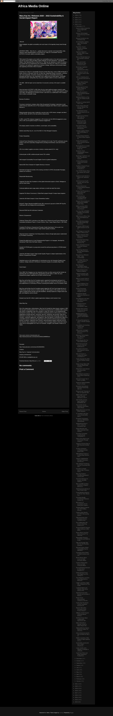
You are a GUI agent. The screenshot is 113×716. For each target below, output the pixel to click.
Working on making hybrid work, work (83, 102)
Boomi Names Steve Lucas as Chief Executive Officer (81, 559)
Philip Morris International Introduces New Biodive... (82, 370)
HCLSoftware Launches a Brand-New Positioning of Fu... (83, 375)
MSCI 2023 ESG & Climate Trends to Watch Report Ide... (81, 624)
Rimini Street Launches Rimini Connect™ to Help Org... (82, 534)
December (79, 26)
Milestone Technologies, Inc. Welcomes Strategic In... (82, 336)
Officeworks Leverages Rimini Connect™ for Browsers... (82, 331)
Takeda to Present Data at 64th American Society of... (83, 445)
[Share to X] (48, 361)
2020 (76, 686)
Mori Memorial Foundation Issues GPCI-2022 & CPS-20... (83, 266)
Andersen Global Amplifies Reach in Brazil (83, 383)
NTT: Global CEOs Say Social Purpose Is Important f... (82, 261)
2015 (76, 697)
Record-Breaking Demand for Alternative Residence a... (83, 569)
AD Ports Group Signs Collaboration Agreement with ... (82, 619)
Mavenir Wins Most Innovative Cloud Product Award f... (81, 609)
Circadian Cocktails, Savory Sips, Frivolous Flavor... (82, 470)
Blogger (71, 712)
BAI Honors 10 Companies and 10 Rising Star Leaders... (82, 504)
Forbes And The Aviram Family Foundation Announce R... (82, 604)
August (78, 665)
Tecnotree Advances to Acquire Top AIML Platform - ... (82, 480)
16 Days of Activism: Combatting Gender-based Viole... (82, 450)
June (77, 669)
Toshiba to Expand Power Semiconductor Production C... (82, 167)
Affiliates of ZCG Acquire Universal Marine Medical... (82, 614)
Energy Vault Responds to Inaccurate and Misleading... (83, 192)
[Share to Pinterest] (51, 361)
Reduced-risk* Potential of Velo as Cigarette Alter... (83, 392)
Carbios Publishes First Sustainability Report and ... (82, 285)
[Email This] (45, 361)
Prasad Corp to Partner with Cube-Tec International (82, 117)
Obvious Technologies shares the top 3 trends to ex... (83, 35)
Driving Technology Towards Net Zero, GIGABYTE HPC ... (81, 290)
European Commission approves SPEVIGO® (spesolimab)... (82, 420)
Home (44, 411)
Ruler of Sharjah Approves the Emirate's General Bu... (83, 58)
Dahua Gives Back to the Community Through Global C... (82, 440)
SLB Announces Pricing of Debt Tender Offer (83, 489)
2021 (76, 684)
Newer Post (22, 411)
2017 (76, 693)
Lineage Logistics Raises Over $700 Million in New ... (82, 132)
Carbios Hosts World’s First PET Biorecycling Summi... (82, 514)
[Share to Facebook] (49, 361)
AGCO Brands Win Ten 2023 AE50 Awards (82, 341)
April (77, 674)
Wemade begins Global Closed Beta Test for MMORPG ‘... (82, 549)
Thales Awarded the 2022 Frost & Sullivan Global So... (83, 360)
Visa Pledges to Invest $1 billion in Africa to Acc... (82, 231)
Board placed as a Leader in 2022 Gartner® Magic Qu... (83, 147)
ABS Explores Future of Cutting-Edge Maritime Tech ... (82, 455)
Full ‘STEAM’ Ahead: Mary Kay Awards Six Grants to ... (83, 172)
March (78, 676)
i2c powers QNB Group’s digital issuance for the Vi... (82, 227)
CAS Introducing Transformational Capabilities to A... (81, 197)
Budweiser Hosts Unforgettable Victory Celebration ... (82, 152)
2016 (76, 695)
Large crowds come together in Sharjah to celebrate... (82, 649)
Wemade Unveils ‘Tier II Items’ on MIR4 (82, 379)
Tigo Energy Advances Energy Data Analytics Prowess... (82, 251)
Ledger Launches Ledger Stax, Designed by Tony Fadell (83, 584)
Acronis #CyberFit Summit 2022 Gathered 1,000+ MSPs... (83, 529)
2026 (76, 15)
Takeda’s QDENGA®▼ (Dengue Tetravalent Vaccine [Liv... (82, 460)
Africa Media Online (33, 6)
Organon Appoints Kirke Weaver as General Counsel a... (82, 236)
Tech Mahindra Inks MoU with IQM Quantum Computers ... (82, 300)
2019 (76, 688)
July (77, 667)
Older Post (65, 411)
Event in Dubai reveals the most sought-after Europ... (83, 30)
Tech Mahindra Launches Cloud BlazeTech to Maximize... (82, 579)
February (79, 678)
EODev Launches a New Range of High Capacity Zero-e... (83, 639)
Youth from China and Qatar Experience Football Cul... (82, 654)
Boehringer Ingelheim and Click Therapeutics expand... (83, 157)
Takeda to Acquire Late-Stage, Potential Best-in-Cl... (82, 275)
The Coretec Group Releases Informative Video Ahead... (82, 406)
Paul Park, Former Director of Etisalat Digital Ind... (81, 48)
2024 (76, 19)
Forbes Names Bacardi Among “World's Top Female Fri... (82, 107)
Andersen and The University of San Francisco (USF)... (81, 122)
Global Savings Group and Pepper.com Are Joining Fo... (82, 574)
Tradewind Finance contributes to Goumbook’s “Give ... (82, 305)
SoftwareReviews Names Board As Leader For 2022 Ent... (82, 629)
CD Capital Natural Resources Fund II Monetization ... (81, 127)
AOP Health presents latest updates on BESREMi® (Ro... (81, 401)
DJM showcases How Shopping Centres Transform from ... (81, 519)
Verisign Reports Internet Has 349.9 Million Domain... (82, 509)
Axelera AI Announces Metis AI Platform (82, 270)
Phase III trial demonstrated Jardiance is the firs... (82, 599)
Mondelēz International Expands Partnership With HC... (82, 387)
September (79, 663)
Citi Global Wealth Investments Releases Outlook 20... (82, 499)
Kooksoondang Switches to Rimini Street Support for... (83, 137)
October (78, 660)
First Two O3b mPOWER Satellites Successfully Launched (82, 212)
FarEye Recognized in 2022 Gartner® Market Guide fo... (82, 142)
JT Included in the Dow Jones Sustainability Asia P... (82, 415)
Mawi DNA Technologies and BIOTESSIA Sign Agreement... (82, 222)
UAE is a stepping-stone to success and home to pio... (83, 78)
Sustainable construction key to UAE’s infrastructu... (82, 644)
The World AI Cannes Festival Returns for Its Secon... (82, 112)
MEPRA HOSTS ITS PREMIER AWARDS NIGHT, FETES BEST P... (82, 315)
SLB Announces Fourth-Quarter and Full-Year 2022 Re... (82, 182)
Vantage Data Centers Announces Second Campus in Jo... (82, 310)
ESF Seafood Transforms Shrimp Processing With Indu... (83, 465)
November (79, 658)
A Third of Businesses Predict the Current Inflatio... (81, 162)
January (78, 681)
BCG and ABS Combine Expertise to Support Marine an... (82, 485)
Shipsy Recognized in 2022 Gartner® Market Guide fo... (82, 93)
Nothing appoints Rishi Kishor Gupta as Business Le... (82, 88)
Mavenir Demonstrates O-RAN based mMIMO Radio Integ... (83, 202)
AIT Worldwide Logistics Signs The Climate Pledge (82, 43)
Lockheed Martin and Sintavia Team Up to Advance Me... (82, 589)
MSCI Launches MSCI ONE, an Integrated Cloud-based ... (82, 207)
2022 (76, 24)
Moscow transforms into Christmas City (82, 39)
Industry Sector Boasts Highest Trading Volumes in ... (82, 83)
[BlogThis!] (46, 361)
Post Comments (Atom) (47, 415)
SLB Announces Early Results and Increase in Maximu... (83, 594)
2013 (76, 702)
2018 (76, 690)
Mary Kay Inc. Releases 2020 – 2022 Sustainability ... (82, 256)
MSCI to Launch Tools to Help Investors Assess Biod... (82, 280)
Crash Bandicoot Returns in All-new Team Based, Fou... (83, 494)
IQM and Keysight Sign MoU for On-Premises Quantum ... (82, 544)
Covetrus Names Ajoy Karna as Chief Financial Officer (81, 564)
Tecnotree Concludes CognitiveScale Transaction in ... (81, 435)
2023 (76, 22)
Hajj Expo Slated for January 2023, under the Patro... (82, 53)
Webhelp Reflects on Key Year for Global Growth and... (82, 98)
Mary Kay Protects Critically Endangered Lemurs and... (82, 475)
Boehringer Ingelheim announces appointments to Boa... (82, 68)
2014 (76, 699)
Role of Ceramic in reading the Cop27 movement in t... (81, 355)
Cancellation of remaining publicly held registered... (82, 326)
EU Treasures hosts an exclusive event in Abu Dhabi (82, 73)
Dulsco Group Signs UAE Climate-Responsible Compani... (82, 365)
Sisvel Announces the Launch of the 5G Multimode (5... (81, 345)
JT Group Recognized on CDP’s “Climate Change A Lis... (83, 321)
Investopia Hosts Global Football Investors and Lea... (82, 554)
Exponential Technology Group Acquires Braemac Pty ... (82, 241)
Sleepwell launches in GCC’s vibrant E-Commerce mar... (81, 425)
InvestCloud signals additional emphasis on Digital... (82, 295)
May (77, 672)
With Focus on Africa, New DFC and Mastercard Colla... (83, 217)
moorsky (61, 712)
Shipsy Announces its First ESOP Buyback (83, 410)
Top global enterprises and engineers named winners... (82, 350)
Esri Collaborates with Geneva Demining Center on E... (81, 524)
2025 (76, 17)
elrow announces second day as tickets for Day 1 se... (83, 634)
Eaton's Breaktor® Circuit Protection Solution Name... (82, 246)
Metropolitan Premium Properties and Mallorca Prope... (83, 539)
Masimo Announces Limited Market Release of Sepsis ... (83, 187)
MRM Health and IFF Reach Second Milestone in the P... (82, 396)
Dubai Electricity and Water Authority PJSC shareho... (82, 430)
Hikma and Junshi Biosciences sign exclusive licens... (81, 63)
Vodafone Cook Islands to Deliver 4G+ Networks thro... (83, 177)
